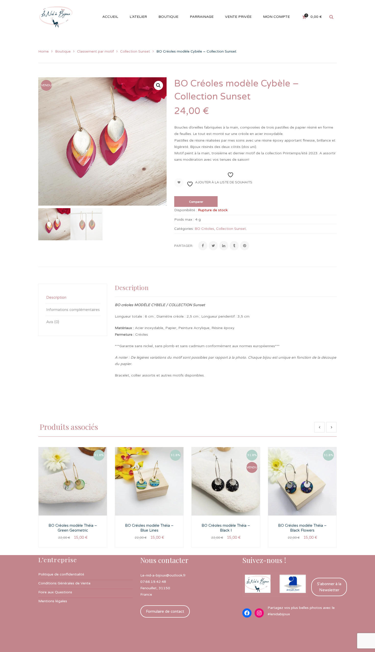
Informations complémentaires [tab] (73, 309)
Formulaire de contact (165, 611)
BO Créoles (204, 229)
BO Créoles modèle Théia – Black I (226, 528)
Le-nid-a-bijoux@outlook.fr (163, 575)
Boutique (63, 51)
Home (43, 51)
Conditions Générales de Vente (64, 583)
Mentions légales (52, 601)
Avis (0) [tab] (52, 322)
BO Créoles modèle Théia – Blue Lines (149, 528)
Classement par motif (95, 51)
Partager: (183, 246)
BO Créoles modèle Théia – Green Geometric (72, 528)
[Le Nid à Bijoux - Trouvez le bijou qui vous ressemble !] (55, 17)
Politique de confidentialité (61, 574)
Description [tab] (56, 297)
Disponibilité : (185, 210)
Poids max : (184, 219)
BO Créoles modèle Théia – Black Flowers (302, 528)
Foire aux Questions (55, 592)
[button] (158, 85)
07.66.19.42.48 (153, 582)
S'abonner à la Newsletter (329, 587)
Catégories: (184, 229)
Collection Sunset (135, 51)
